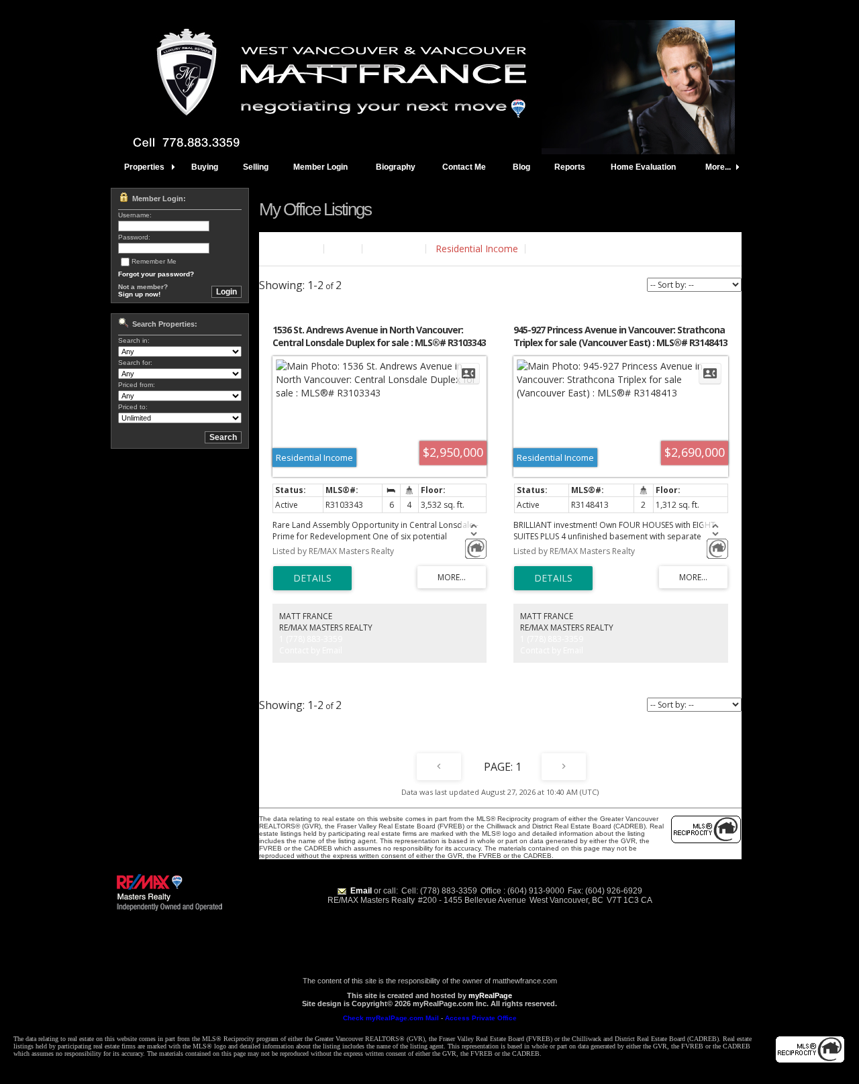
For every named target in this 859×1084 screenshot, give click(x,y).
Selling (255, 167)
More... (718, 167)
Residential (395, 248)
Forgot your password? (156, 274)
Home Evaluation (643, 167)
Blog (521, 167)
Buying (204, 167)
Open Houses (564, 248)
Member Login (320, 167)
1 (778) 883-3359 (310, 639)
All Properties (288, 248)
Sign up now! (139, 294)
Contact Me (464, 167)
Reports (569, 167)
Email (361, 891)
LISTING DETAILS (312, 578)
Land (344, 248)
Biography (395, 167)
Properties (144, 167)
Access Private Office (481, 1018)
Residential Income (477, 248)
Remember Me (154, 261)
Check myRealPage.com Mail (391, 1018)
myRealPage (490, 995)
